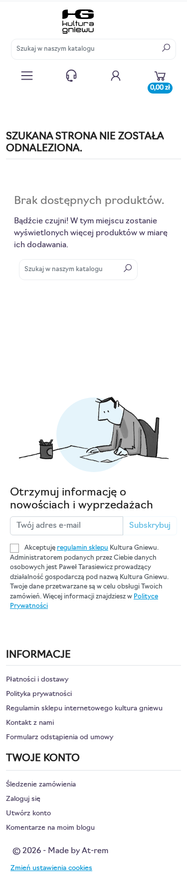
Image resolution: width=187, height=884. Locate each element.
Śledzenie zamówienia (41, 784)
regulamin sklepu (82, 548)
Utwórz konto (28, 813)
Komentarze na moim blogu (50, 828)
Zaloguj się (23, 799)
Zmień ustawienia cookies (51, 868)
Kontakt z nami (71, 76)
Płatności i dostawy (37, 680)
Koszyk (160, 86)
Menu (27, 76)
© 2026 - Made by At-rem (60, 851)
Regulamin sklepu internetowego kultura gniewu (84, 708)
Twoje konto (116, 76)
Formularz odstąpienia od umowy (59, 737)
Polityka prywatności (39, 694)
